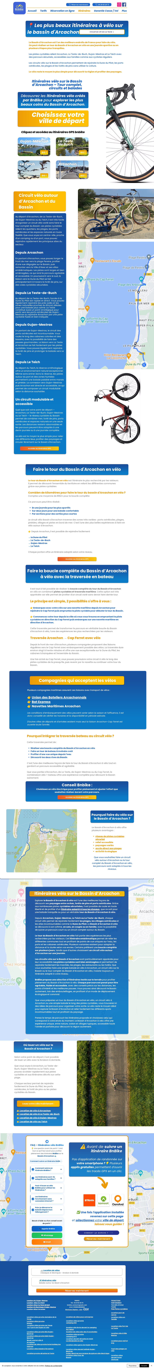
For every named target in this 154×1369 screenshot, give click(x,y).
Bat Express (41, 702)
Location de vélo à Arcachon (35, 1110)
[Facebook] (124, 5)
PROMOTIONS (115, 1301)
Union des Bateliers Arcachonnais (59, 697)
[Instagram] (119, 5)
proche (42, 1336)
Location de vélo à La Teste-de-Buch (40, 1114)
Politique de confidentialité (53, 1366)
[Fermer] (151, 1365)
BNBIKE (77, 1301)
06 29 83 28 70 (78, 1303)
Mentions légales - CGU (73, 1310)
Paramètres (133, 1366)
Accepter (144, 1366)
